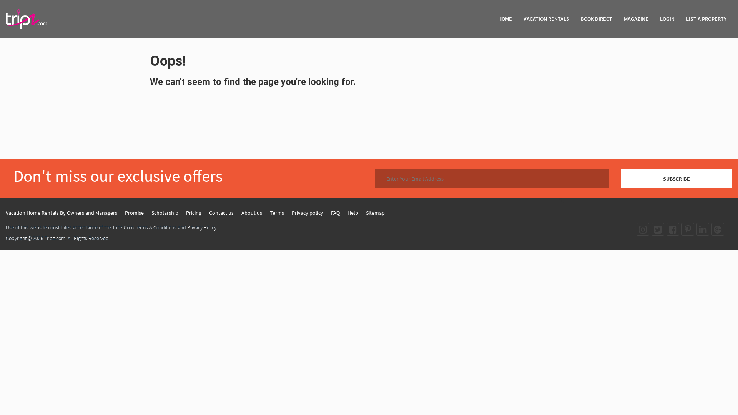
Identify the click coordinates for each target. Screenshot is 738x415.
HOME (505, 18)
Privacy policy (307, 212)
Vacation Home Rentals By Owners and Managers (61, 212)
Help (352, 212)
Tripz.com (55, 238)
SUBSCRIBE (676, 178)
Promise (134, 212)
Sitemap (375, 212)
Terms (277, 212)
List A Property (706, 18)
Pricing (193, 212)
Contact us (221, 212)
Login (667, 18)
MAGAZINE (636, 18)
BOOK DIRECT (596, 18)
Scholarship (164, 212)
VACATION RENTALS (546, 18)
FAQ (335, 212)
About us (251, 212)
